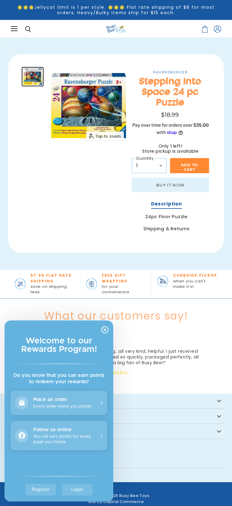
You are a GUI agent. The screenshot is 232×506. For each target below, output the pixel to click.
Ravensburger (170, 72)
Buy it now (170, 185)
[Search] (23, 29)
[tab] (166, 204)
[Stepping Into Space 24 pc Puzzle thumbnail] (32, 77)
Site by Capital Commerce (116, 501)
